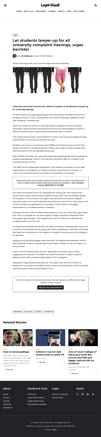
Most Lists (29, 11)
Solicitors (28, 311)
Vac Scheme (78, 11)
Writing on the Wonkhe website (27, 240)
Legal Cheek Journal (36, 401)
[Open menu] (5, 5)
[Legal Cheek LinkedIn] (88, 394)
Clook (54, 429)
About (5, 394)
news (5, 349)
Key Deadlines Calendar (37, 404)
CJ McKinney (27, 56)
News (19, 11)
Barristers (18, 311)
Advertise (7, 404)
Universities (48, 311)
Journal (52, 11)
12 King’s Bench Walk (38, 115)
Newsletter (7, 408)
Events (61, 11)
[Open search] (96, 5)
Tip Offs (6, 401)
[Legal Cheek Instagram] (83, 394)
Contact (6, 398)
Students (38, 311)
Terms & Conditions (60, 394)
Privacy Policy (57, 398)
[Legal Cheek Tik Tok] (93, 394)
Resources (41, 11)
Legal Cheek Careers (36, 398)
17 (64, 362)
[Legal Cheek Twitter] (78, 394)
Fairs (69, 11)
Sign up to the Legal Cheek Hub (50, 287)
